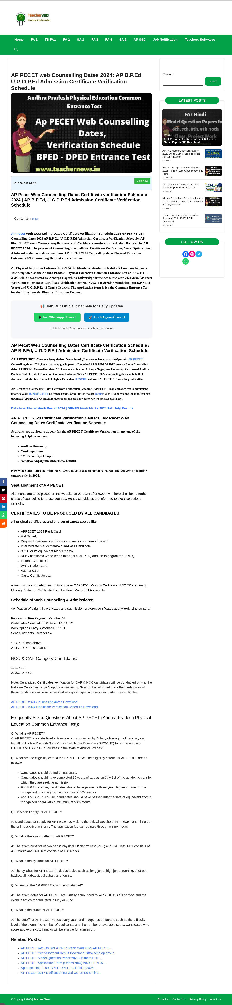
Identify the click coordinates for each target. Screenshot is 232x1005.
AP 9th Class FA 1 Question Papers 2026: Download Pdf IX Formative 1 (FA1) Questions (182, 201)
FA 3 (94, 39)
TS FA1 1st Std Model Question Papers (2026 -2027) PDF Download (180, 218)
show (35, 218)
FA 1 (34, 39)
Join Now (142, 180)
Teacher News (42, 999)
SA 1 (80, 39)
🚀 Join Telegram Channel (107, 317)
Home (19, 39)
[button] (16, 50)
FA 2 (66, 39)
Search (168, 74)
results (99, 393)
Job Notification (165, 39)
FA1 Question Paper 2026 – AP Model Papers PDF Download (180, 186)
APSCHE (81, 379)
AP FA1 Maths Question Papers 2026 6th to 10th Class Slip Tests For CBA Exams (181, 153)
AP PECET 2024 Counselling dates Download (44, 702)
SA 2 (122, 39)
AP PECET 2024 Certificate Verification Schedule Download (54, 707)
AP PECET (135, 359)
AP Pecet (18, 233)
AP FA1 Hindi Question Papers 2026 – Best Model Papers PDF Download (190, 141)
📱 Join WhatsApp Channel (57, 317)
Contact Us (179, 999)
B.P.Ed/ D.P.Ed (38, 393)
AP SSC (140, 39)
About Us (163, 999)
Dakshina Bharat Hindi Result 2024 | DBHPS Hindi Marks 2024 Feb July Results (72, 408)
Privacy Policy (197, 999)
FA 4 (108, 39)
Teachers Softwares (200, 39)
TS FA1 (50, 39)
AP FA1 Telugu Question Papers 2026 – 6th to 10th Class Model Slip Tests (182, 170)
